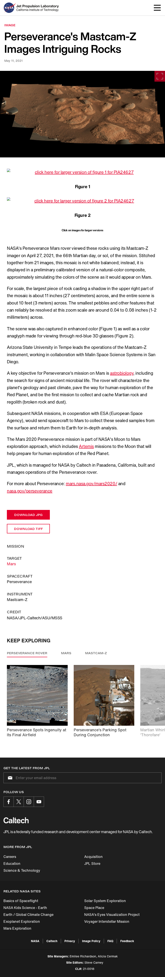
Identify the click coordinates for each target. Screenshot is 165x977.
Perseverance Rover (27, 653)
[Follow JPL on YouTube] (39, 802)
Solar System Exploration (105, 900)
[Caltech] (16, 820)
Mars (11, 564)
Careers (9, 856)
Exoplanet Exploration (21, 921)
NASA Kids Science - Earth (25, 907)
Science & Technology (21, 870)
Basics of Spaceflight (20, 900)
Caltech (51, 941)
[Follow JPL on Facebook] (8, 802)
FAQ (110, 941)
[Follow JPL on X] (19, 802)
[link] (82, 114)
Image (9, 25)
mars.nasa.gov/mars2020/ (91, 483)
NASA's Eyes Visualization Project (112, 914)
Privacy (69, 941)
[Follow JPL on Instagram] (29, 802)
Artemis (86, 446)
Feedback (127, 941)
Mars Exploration (17, 928)
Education (11, 863)
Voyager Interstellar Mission (106, 921)
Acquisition (93, 856)
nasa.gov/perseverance (29, 491)
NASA (35, 941)
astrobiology (121, 373)
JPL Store (92, 863)
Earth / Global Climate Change (28, 914)
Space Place (94, 907)
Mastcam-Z (96, 653)
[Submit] (9, 778)
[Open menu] (157, 8)
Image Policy (91, 941)
